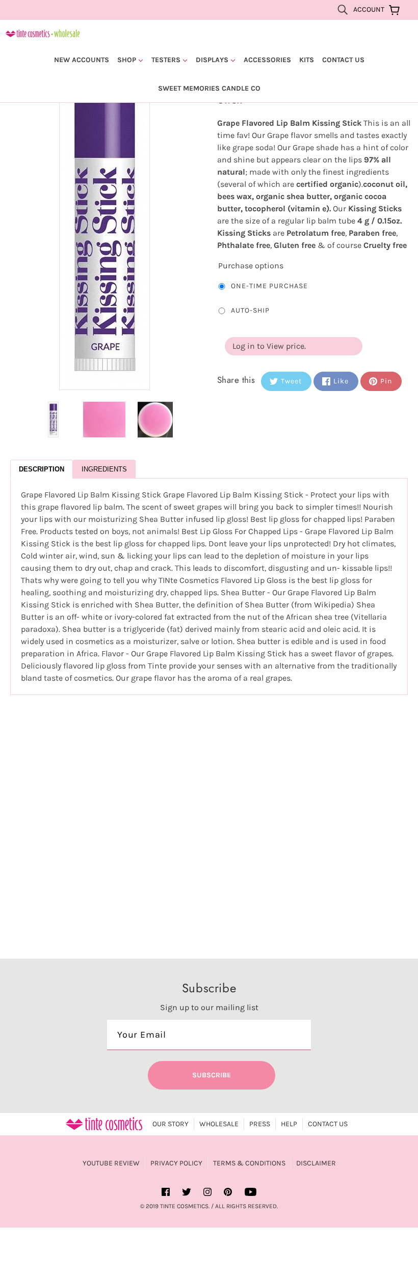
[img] (342, 9)
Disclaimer (316, 1163)
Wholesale (219, 1124)
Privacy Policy (176, 1163)
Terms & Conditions (249, 1163)
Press (259, 1124)
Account (368, 9)
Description (41, 469)
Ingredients (104, 469)
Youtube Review (111, 1163)
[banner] (42, 32)
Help (289, 1124)
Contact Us (328, 1124)
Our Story (170, 1124)
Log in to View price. (269, 346)
